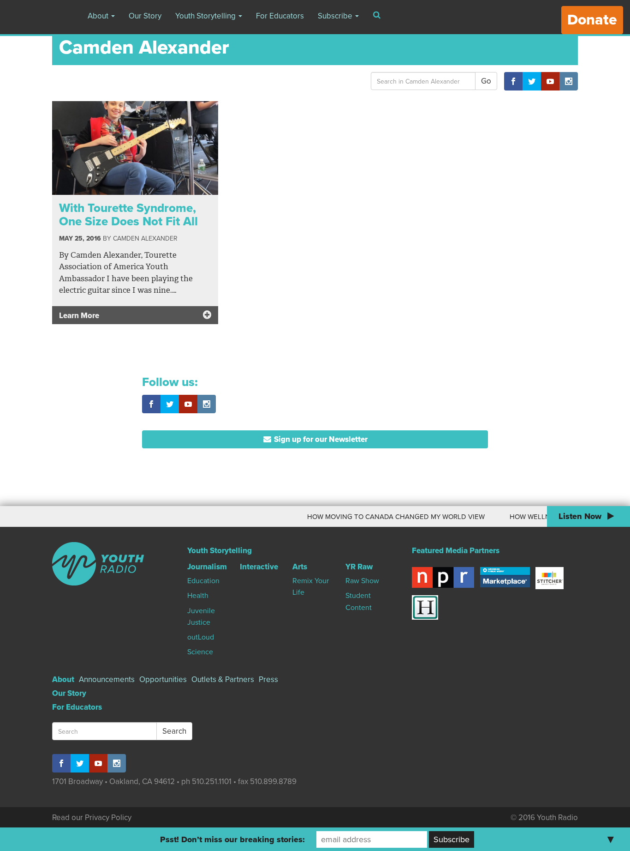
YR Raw (359, 567)
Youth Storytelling (206, 16)
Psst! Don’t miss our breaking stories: (232, 839)
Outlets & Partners (222, 679)
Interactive (259, 567)
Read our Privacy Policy (91, 817)
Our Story (145, 16)
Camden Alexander (145, 238)
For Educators (280, 16)
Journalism (207, 567)
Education (203, 580)
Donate (592, 20)
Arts (299, 567)
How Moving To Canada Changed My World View (386, 517)
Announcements (107, 679)
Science (200, 652)
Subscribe (336, 16)
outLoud (200, 637)
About (99, 16)
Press (268, 679)
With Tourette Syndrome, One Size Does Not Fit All (128, 215)
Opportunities (163, 679)
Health (197, 595)
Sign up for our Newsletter (320, 439)
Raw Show (362, 580)
